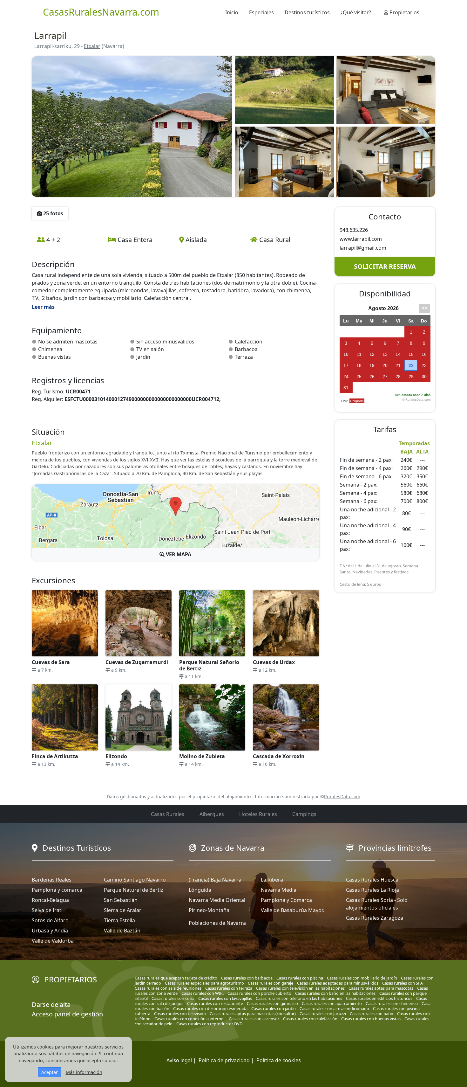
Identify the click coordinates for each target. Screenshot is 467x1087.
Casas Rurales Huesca (372, 879)
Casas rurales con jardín (273, 1008)
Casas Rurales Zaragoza (374, 917)
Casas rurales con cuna (173, 998)
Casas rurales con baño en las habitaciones (335, 993)
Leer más (43, 306)
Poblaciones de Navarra (217, 922)
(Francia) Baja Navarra (215, 879)
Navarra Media (278, 889)
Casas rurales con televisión (180, 1013)
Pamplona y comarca (57, 889)
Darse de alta (51, 1004)
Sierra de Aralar (122, 910)
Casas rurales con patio (371, 1013)
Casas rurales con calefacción (310, 1018)
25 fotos (52, 213)
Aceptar (49, 1072)
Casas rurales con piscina (299, 978)
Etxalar (92, 46)
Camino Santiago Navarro (135, 879)
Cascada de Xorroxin (279, 756)
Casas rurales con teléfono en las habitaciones (299, 998)
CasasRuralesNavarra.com (101, 11)
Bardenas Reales (51, 879)
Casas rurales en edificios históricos (379, 998)
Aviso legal (179, 1060)
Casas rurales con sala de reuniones (168, 988)
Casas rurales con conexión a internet (189, 1018)
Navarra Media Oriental (217, 900)
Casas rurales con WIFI (202, 993)
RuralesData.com (342, 796)
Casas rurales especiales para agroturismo (204, 983)
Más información (84, 1072)
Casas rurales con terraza (228, 988)
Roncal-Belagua (50, 900)
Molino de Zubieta (202, 756)
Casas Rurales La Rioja (372, 889)
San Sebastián (121, 900)
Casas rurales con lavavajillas (225, 998)
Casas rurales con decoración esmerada (210, 1008)
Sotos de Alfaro (50, 920)
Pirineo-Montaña (209, 910)
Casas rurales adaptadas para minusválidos (337, 983)
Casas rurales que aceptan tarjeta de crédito (176, 978)
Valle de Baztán (122, 930)
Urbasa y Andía (50, 930)
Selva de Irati (47, 910)
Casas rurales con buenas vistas (371, 1018)
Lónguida (200, 889)
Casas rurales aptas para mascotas (381, 988)
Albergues (212, 814)
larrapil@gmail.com (363, 247)
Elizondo (116, 756)
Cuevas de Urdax (274, 662)
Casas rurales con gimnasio (272, 1003)
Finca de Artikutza (55, 756)
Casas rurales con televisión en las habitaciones (300, 988)
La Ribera (272, 879)
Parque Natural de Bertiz (133, 889)
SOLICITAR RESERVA (385, 266)
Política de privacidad (224, 1060)
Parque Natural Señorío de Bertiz (209, 665)
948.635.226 (354, 229)
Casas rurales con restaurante (215, 1003)
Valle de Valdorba (53, 940)
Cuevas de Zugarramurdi (136, 662)
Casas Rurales (167, 814)
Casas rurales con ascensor (254, 1018)
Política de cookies (278, 1060)
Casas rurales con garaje (270, 983)
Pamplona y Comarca (286, 900)
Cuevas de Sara (51, 662)
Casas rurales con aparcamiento (332, 1003)
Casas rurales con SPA (402, 983)
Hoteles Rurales (258, 814)
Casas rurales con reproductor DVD (209, 1024)
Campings (304, 814)
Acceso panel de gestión (67, 1014)
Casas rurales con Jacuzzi (323, 1013)
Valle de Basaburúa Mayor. (292, 910)
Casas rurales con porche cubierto (259, 993)
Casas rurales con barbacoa (247, 978)
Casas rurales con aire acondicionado (334, 1008)
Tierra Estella (119, 920)
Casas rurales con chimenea (392, 1003)
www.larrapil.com (361, 238)
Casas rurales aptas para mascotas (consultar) (253, 1013)
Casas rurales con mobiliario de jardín (362, 978)
